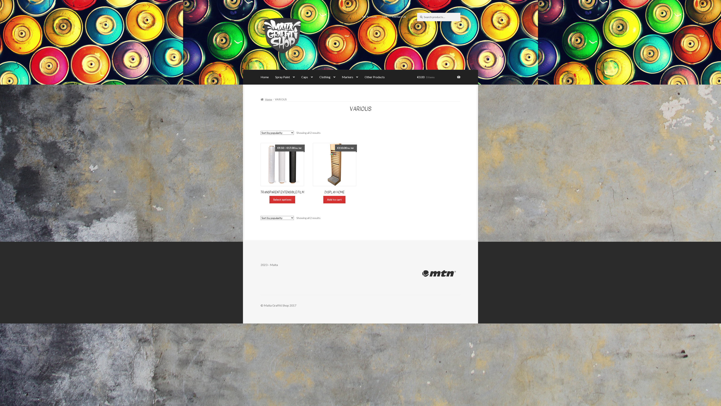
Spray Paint (282, 77)
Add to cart (334, 199)
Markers (347, 77)
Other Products (375, 77)
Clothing (324, 77)
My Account (369, 16)
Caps (304, 77)
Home (265, 77)
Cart (384, 16)
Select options (282, 199)
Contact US (399, 16)
